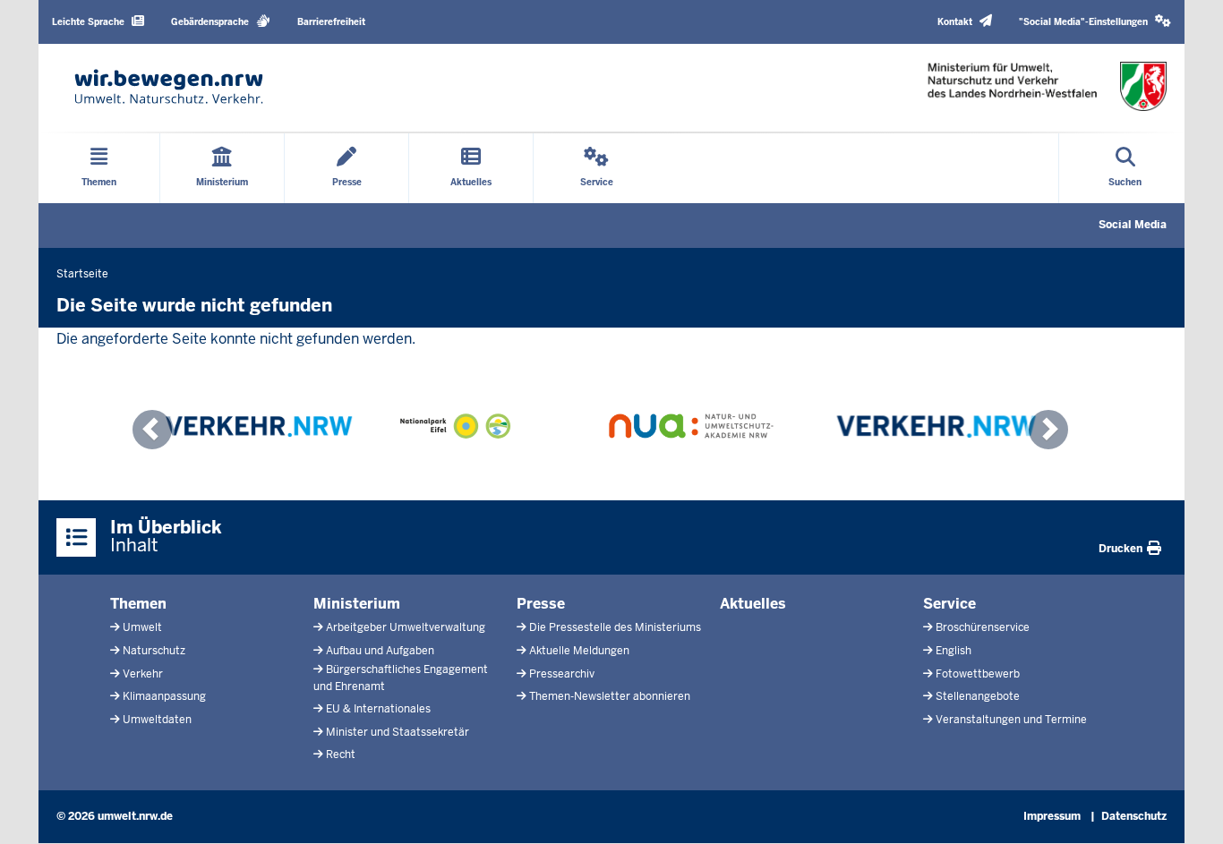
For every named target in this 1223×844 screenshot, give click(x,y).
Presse (541, 603)
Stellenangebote (978, 696)
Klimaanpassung (164, 696)
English (953, 651)
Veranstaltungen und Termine (1011, 719)
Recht (340, 754)
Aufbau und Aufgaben (380, 651)
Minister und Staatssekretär (397, 732)
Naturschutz (154, 651)
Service (949, 603)
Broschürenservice (983, 627)
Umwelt (142, 627)
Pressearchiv (561, 674)
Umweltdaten (157, 719)
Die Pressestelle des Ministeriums (615, 627)
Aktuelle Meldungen (579, 651)
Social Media (1133, 224)
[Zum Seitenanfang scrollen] (1187, 811)
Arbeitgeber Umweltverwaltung (405, 627)
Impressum (1052, 816)
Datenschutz (1134, 816)
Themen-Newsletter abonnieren (609, 696)
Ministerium (356, 603)
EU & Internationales (378, 709)
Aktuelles (753, 603)
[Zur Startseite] (168, 86)
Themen (138, 603)
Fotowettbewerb (978, 674)
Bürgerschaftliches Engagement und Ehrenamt (400, 678)
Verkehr (143, 674)
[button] (1095, 22)
